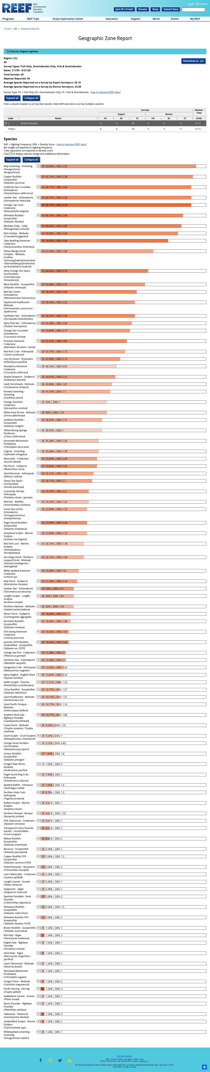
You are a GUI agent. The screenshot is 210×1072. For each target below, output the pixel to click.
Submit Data (171, 9)
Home (7, 28)
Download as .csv (193, 61)
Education (112, 18)
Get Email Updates (124, 1056)
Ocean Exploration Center (68, 18)
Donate (142, 9)
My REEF (195, 18)
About (156, 18)
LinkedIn (69, 1062)
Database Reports (30, 28)
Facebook (40, 1062)
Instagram (50, 1062)
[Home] (24, 8)
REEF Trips (33, 18)
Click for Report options (23, 51)
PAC (15, 58)
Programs (8, 18)
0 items (204, 4)
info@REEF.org (143, 1061)
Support (136, 18)
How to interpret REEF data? (106, 92)
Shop (155, 9)
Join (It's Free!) (124, 9)
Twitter (60, 1062)
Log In (190, 4)
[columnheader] (146, 110)
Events (175, 18)
